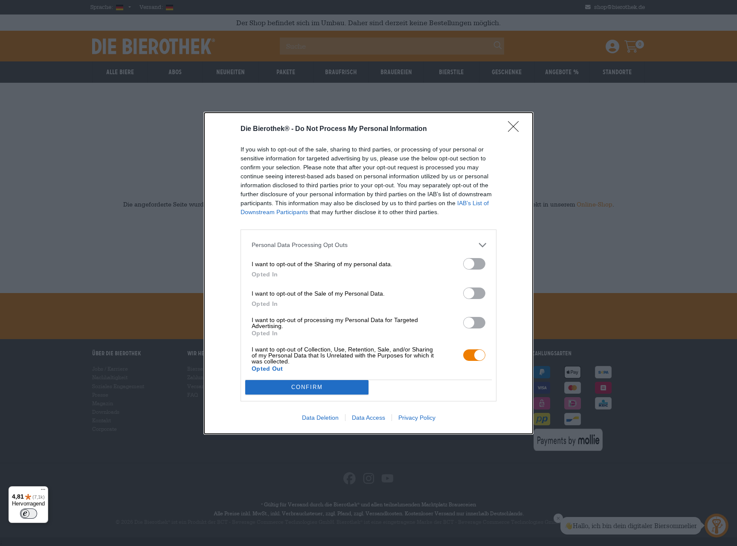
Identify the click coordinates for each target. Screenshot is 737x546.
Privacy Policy (416, 417)
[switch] (474, 264)
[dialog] (368, 273)
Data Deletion (320, 417)
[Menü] (43, 491)
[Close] (516, 129)
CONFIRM (307, 387)
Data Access (368, 417)
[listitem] (368, 245)
